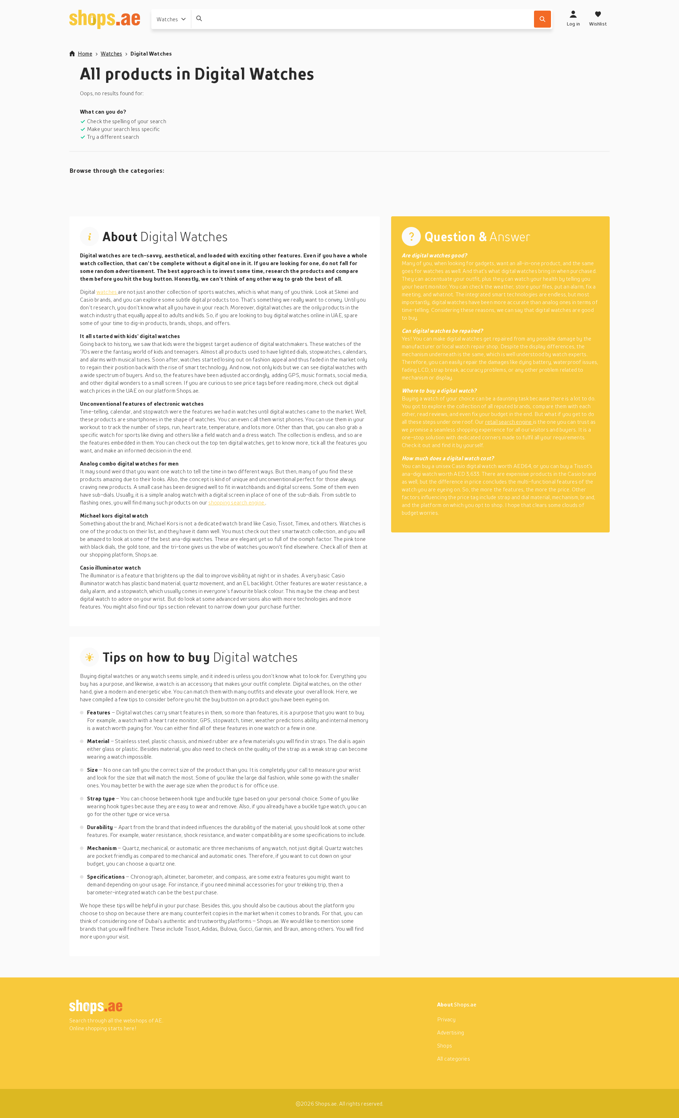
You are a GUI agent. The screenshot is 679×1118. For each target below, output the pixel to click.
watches (107, 292)
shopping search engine (236, 502)
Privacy (446, 1019)
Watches (111, 53)
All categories (453, 1058)
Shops (444, 1045)
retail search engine (509, 421)
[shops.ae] (104, 19)
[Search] (542, 19)
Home (85, 53)
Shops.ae (465, 1004)
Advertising (450, 1032)
